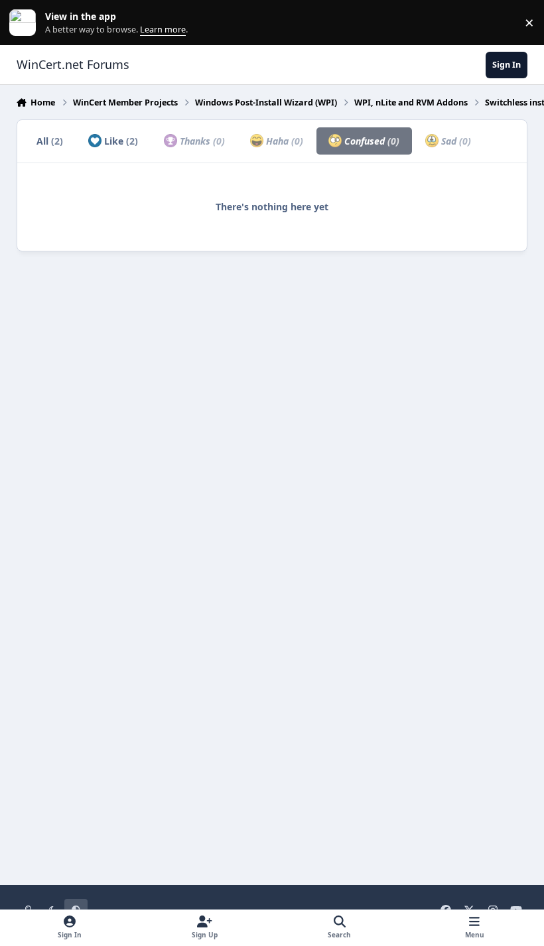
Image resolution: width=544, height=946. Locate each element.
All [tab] (49, 141)
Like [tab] (120, 141)
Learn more (25, 23)
